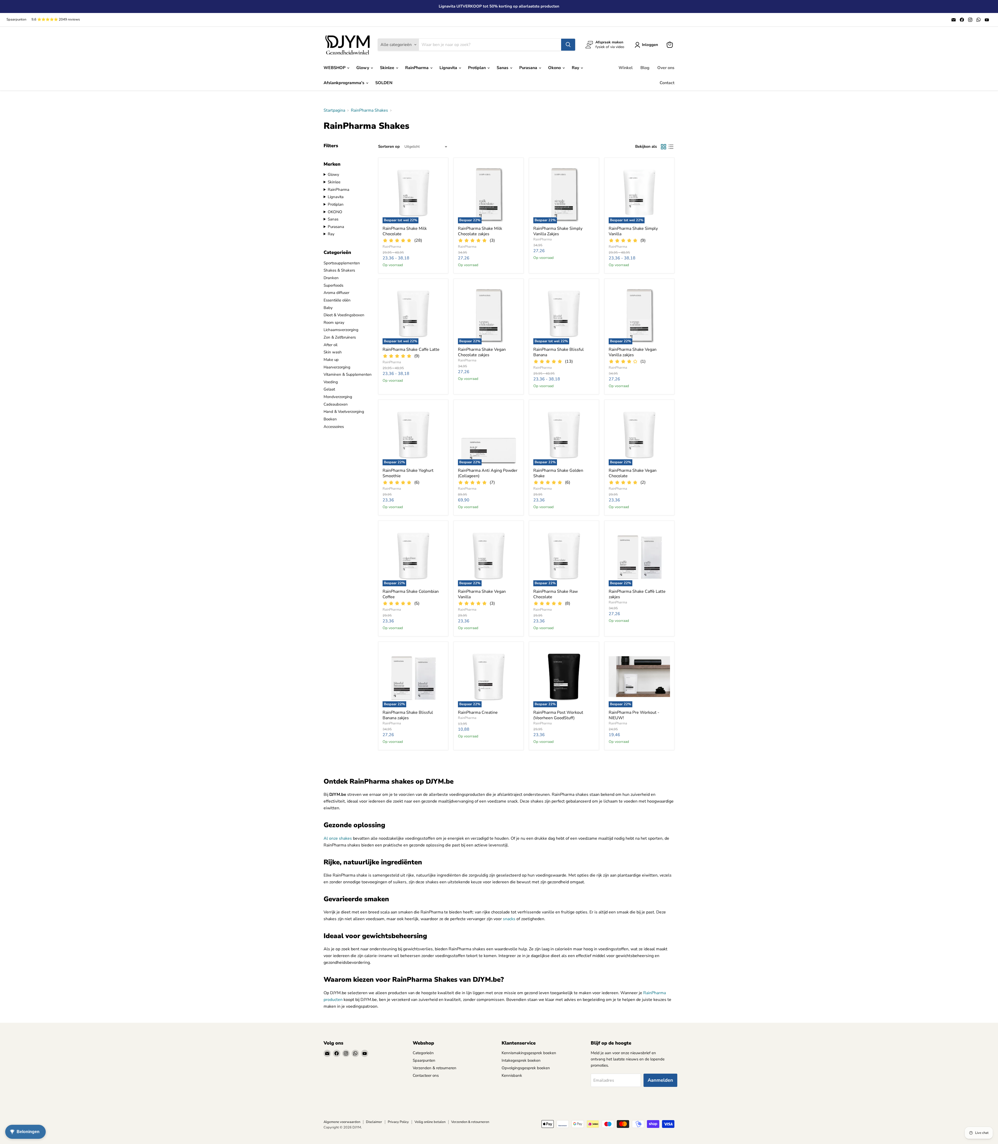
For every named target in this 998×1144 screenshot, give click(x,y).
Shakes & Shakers (339, 270)
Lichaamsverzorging (341, 329)
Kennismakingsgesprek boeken (529, 1052)
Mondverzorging (338, 396)
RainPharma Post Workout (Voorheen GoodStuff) (558, 715)
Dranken (331, 277)
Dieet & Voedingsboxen (344, 315)
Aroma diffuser (336, 292)
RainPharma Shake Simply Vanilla (633, 231)
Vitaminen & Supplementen (348, 374)
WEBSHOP (335, 68)
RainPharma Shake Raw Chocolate (555, 594)
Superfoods (333, 285)
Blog (644, 68)
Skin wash (333, 352)
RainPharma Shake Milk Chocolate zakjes (480, 231)
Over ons (665, 68)
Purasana (528, 68)
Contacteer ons (426, 1075)
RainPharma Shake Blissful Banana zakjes (408, 715)
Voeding (331, 382)
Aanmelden (660, 1080)
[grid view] (663, 146)
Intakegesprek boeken (521, 1060)
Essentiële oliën (337, 300)
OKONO (335, 211)
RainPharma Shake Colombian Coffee (411, 594)
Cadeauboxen (336, 404)
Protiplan (477, 68)
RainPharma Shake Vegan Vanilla (482, 594)
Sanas (503, 68)
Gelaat (329, 389)
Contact (667, 83)
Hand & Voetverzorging (344, 411)
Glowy (363, 68)
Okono (555, 68)
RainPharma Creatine (478, 712)
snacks (509, 919)
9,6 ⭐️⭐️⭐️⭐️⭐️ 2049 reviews (55, 20)
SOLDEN (383, 83)
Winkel (626, 68)
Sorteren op (389, 146)
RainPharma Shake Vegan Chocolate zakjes (482, 352)
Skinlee (387, 68)
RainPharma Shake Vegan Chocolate (632, 473)
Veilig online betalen (430, 1122)
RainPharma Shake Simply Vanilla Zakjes (557, 231)
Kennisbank (512, 1075)
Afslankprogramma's (344, 83)
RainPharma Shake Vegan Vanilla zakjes (632, 352)
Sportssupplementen (342, 263)
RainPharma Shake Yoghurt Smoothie (408, 473)
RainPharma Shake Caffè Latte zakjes (637, 594)
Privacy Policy (398, 1122)
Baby (328, 307)
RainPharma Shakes (369, 110)
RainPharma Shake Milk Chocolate (405, 231)
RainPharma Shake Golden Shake (558, 473)
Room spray (334, 322)
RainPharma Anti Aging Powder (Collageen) (487, 473)
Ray (576, 68)
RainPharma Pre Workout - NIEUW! (634, 715)
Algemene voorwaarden (342, 1122)
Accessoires (334, 426)
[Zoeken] (568, 45)
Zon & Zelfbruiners (340, 337)
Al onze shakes (338, 838)
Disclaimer (374, 1122)
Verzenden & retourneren (434, 1068)
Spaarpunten (16, 20)
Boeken (330, 419)
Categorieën (423, 1052)
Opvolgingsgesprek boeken (526, 1068)
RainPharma (417, 68)
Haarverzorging (337, 367)
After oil (330, 344)
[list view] (670, 146)
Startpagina (334, 110)
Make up (331, 359)
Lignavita (448, 68)
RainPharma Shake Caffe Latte (411, 349)
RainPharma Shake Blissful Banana (558, 352)
